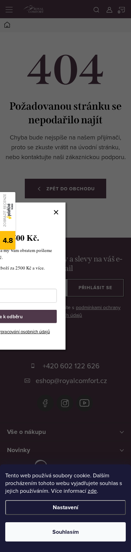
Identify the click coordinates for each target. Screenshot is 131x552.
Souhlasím (65, 532)
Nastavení (65, 507)
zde (92, 491)
